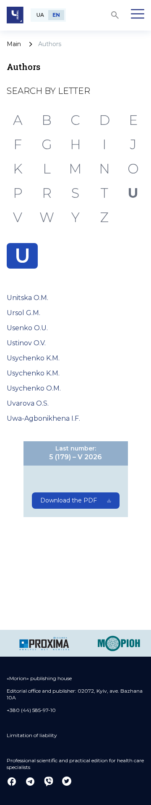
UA (40, 15)
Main (14, 44)
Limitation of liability (32, 735)
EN (56, 15)
